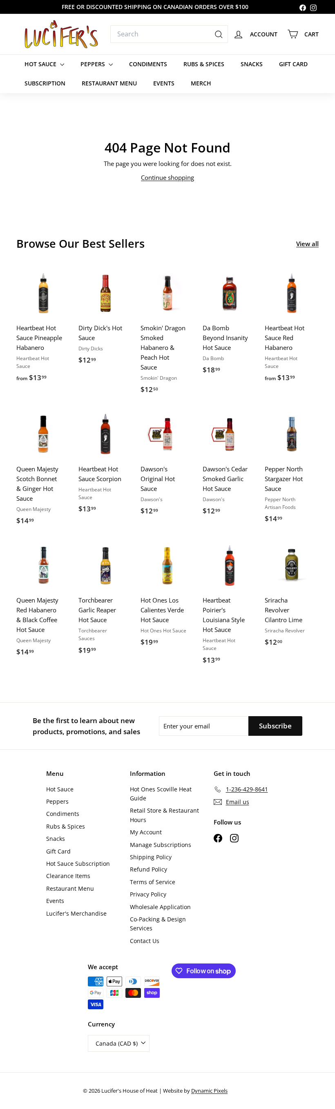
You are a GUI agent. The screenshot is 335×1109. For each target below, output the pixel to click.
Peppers (93, 64)
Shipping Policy (151, 857)
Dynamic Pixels (209, 1090)
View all (307, 244)
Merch (201, 83)
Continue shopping (167, 177)
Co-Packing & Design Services (158, 923)
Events (163, 83)
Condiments (148, 64)
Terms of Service (152, 882)
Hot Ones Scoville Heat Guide (161, 793)
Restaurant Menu (109, 83)
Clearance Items (68, 876)
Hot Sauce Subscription (78, 863)
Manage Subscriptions (160, 845)
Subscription (45, 83)
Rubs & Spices (203, 64)
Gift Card (293, 64)
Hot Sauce (41, 64)
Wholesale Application (160, 907)
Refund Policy (148, 869)
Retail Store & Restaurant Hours (164, 815)
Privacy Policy (148, 894)
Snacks (252, 64)
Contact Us (144, 941)
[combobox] (169, 34)
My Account (146, 832)
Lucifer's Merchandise (76, 913)
